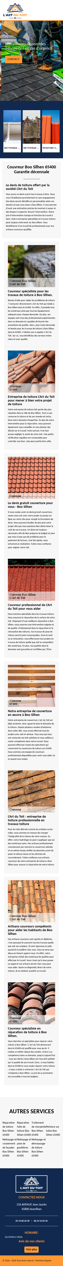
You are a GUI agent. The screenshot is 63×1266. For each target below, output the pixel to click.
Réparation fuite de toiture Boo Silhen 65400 (24, 1129)
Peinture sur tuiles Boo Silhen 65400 (53, 1131)
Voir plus (31, 1249)
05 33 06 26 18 (22, 1221)
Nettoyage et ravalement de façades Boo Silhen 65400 (10, 1147)
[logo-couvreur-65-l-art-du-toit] (24, 10)
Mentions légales (43, 1260)
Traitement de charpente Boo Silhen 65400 (39, 1129)
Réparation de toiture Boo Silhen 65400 (9, 1129)
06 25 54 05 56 (41, 1221)
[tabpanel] (12, 131)
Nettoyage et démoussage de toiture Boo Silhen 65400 (39, 1147)
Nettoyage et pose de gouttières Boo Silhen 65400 (24, 1147)
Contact (14, 59)
